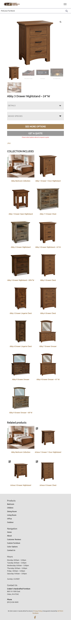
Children (10, 508)
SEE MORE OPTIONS (35, 126)
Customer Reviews (14, 539)
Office (9, 519)
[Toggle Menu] (65, 4)
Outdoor (10, 522)
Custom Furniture (13, 543)
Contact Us (11, 550)
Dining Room (12, 511)
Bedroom (10, 504)
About (9, 536)
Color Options (12, 547)
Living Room (11, 515)
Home (9, 532)
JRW (9, 143)
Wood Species (15, 116)
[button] (60, 22)
